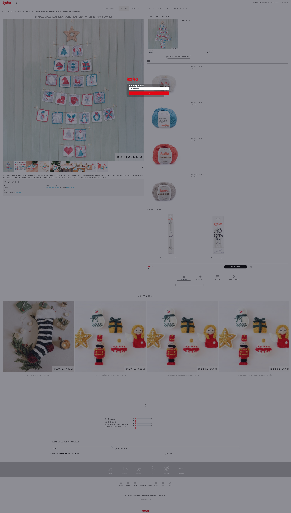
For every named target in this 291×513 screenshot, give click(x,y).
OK (149, 93)
